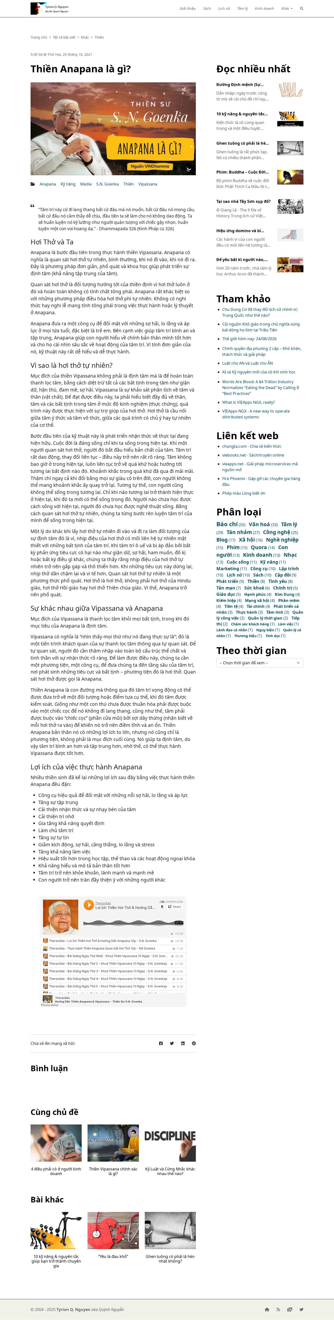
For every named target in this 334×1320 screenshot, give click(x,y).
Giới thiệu (188, 8)
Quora (259, 547)
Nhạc (290, 554)
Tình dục (273, 635)
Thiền (128, 184)
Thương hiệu (245, 635)
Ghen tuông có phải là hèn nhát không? (170, 1259)
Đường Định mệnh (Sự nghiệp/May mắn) (238, 84)
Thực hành (246, 612)
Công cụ (259, 568)
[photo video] (289, 1309)
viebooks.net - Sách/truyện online (253, 455)
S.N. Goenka (107, 184)
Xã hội (247, 539)
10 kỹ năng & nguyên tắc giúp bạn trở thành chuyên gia (56, 1261)
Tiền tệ (231, 606)
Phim (233, 547)
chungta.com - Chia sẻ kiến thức (251, 446)
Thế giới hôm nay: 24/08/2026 (249, 338)
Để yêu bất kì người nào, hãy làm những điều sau (240, 259)
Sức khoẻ (254, 588)
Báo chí (227, 524)
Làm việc (285, 624)
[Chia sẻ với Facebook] (161, 1043)
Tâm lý (242, 8)
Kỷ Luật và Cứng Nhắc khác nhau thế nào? (170, 1171)
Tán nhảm (239, 532)
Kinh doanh (264, 8)
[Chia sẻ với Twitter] (172, 1043)
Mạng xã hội (257, 600)
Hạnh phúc (255, 594)
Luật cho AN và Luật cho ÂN (247, 363)
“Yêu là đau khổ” (113, 1256)
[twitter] (301, 1309)
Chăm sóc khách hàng (250, 624)
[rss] (278, 1309)
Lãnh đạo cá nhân (231, 630)
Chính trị (282, 588)
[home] (267, 1309)
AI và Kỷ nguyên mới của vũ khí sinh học (259, 372)
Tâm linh (274, 612)
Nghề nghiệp (282, 539)
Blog (222, 539)
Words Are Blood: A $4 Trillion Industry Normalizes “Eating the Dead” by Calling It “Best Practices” (260, 387)
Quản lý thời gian (265, 618)
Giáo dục (225, 594)
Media (86, 184)
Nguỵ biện (265, 630)
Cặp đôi (283, 575)
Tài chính (256, 606)
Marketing (227, 568)
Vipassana (147, 184)
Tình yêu (277, 581)
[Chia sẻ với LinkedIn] (183, 1043)
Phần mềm (289, 600)
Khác (285, 8)
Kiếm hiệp (226, 600)
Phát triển (227, 581)
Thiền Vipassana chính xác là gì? (113, 1171)
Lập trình (289, 568)
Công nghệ (276, 532)
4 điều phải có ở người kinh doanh (56, 1171)
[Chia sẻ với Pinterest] (194, 1043)
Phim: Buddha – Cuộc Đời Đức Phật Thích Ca (241, 172)
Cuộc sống (238, 562)
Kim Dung (284, 594)
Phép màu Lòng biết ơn (243, 493)
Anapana (48, 184)
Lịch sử (224, 8)
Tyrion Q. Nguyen (49, 8)
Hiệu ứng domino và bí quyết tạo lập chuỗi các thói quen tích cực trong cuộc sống (243, 231)
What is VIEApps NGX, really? (248, 402)
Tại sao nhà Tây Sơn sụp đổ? (243, 201)
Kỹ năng (68, 184)
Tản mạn (225, 588)
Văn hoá (259, 524)
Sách (207, 8)
